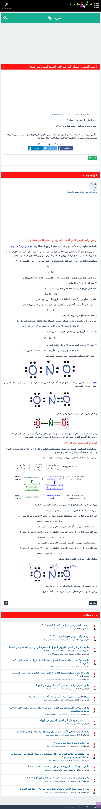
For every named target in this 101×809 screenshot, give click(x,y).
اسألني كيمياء (50, 679)
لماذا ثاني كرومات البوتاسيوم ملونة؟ (71, 742)
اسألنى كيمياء (49, 629)
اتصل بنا (95, 807)
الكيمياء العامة (70, 114)
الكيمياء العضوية (63, 700)
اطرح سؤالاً (54, 18)
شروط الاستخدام (69, 807)
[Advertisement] (50, 42)
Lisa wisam (49, 714)
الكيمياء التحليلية (63, 714)
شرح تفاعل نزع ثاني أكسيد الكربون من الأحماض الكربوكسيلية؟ (58, 696)
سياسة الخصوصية (84, 807)
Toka (51, 667)
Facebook (67, 148)
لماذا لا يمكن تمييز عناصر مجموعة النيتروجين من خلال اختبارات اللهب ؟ (54, 788)
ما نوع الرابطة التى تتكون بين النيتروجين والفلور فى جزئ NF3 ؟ (58, 777)
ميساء (51, 760)
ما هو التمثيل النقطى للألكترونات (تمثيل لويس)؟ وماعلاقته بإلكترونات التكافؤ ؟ (51, 731)
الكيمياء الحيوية (64, 724)
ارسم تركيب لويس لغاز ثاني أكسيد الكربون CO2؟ (65, 625)
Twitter (52, 148)
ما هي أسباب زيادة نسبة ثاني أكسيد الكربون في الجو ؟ (62, 685)
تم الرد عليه (93, 192)
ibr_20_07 (50, 746)
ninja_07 (51, 654)
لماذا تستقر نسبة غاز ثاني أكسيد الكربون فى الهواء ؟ (63, 720)
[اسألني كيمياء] (80, 4)
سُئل (95, 114)
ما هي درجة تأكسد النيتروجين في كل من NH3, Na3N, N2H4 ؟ (58, 766)
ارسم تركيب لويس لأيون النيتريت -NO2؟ (69, 636)
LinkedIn (37, 148)
